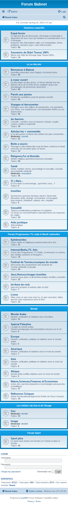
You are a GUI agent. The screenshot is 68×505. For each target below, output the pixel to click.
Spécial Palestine (21, 324)
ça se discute (34, 64)
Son (13, 411)
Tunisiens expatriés (34, 28)
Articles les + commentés (25, 131)
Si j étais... (17, 180)
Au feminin (17, 119)
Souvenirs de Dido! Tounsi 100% (30, 52)
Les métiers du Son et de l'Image (34, 405)
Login (4, 454)
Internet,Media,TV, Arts (24, 249)
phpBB (24, 498)
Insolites (16, 191)
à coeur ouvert (19, 79)
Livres (14, 294)
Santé (14, 166)
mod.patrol (26, 173)
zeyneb (24, 136)
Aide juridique (19, 222)
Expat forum (18, 33)
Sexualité (16, 207)
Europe (15, 336)
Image (14, 421)
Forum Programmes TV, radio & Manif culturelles (34, 234)
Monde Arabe (18, 314)
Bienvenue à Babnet (22, 69)
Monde (34, 308)
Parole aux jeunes (21, 94)
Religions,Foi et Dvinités (25, 156)
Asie (13, 359)
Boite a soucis (19, 143)
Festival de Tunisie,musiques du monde (34, 262)
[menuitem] (12, 11)
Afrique (15, 371)
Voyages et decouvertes (24, 104)
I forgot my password (10, 471)
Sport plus (17, 438)
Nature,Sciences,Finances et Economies (34, 381)
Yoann (12, 485)
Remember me (44, 471)
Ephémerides (18, 239)
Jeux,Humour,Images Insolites (28, 274)
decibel (24, 414)
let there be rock (20, 284)
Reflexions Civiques (22, 393)
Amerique (16, 349)
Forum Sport (34, 433)
